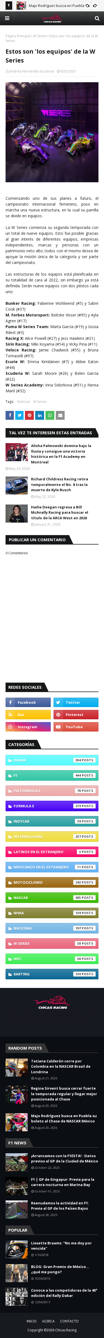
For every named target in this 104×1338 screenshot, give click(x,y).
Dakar (47, 760)
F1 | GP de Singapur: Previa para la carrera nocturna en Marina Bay (62, 1182)
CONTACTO (69, 1321)
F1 (47, 775)
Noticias (23, 401)
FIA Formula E (47, 790)
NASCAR (47, 897)
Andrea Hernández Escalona (31, 71)
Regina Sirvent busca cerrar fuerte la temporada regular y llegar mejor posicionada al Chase (64, 1094)
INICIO (32, 1321)
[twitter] (76, 702)
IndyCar (47, 821)
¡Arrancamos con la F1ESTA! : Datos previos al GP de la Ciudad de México (64, 1158)
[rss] (28, 714)
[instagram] (28, 727)
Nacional (47, 928)
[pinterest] (76, 714)
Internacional (47, 836)
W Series (40, 36)
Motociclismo (47, 882)
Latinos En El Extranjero (47, 851)
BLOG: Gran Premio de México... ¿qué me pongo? (60, 1269)
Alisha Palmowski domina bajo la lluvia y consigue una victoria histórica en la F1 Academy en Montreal (61, 454)
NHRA (47, 912)
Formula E (47, 805)
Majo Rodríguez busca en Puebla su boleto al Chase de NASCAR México (64, 1118)
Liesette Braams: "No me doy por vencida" (61, 1245)
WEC (47, 958)
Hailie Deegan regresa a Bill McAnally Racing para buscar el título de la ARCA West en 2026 (59, 512)
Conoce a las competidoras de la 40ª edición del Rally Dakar (64, 1293)
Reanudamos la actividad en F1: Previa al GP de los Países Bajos (60, 1205)
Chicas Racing (66, 1330)
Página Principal (18, 36)
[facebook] (28, 702)
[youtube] (76, 727)
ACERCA (48, 1321)
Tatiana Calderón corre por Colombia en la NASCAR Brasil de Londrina (60, 1066)
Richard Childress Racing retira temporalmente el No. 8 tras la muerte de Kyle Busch (59, 484)
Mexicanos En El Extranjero (47, 867)
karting (47, 974)
